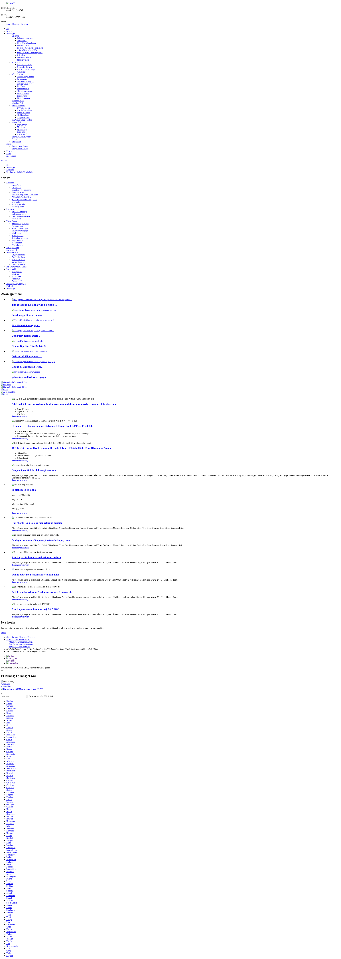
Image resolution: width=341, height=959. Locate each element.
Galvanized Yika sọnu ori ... (27, 356)
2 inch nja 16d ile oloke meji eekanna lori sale (36, 557)
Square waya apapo (25, 84)
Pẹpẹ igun (21, 132)
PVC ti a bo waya (24, 64)
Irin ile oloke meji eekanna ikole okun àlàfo (35, 574)
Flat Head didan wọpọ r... (26, 325)
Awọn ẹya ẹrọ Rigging (21, 137)
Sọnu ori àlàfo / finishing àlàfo (29, 52)
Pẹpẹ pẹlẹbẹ (22, 125)
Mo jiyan (21, 127)
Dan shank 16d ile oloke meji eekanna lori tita (37, 522)
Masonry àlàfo (23, 60)
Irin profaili (16, 122)
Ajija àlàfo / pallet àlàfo (27, 50)
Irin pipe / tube (18, 101)
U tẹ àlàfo (21, 55)
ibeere (14, 416)
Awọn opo (16, 141)
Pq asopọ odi (22, 79)
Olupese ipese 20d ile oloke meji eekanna (34, 470)
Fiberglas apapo (23, 98)
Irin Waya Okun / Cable (22, 120)
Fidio (8, 153)
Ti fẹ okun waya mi (25, 91)
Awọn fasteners (18, 105)
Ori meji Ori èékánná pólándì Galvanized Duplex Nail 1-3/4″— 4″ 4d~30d (52, 426)
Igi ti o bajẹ (22, 129)
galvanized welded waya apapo (29, 377)
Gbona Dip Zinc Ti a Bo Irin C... (30, 346)
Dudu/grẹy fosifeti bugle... (26, 335)
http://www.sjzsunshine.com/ (21, 642)
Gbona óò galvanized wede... (27, 366)
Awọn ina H (22, 134)
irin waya (16, 62)
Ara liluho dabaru (24, 110)
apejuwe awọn (23, 416)
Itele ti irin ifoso (23, 113)
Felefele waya (23, 89)
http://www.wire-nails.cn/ (19, 647)
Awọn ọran (11, 156)
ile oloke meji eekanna (24, 489)
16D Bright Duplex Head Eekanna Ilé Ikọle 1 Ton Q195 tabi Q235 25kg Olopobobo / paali (61, 448)
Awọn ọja (10, 33)
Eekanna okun (23, 45)
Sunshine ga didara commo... (28, 315)
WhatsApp (5, 684)
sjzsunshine (6, 686)
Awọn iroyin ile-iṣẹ (20, 149)
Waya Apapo (17, 74)
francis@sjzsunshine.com (17, 24)
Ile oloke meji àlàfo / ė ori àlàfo (30, 48)
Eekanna (15, 36)
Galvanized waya (24, 67)
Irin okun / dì (17, 103)
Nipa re (9, 31)
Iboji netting (22, 96)
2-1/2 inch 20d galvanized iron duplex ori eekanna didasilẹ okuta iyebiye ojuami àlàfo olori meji (64, 404)
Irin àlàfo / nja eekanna (26, 43)
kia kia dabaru (23, 115)
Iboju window (23, 93)
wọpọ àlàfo (16, 185)
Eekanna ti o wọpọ (25, 38)
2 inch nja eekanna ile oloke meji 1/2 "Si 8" (35, 609)
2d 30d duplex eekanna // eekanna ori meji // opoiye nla (42, 592)
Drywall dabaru (23, 108)
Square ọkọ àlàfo (24, 57)
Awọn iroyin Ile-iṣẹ (20, 146)
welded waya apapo (25, 77)
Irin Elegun (22, 86)
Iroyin (8, 144)
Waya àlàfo (22, 72)
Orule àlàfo (22, 40)
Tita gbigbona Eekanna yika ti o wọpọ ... (34, 304)
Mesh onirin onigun (25, 81)
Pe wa (9, 151)
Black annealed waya (26, 69)
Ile (7, 28)
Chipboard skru (23, 117)
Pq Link (15, 139)
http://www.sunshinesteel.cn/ (21, 644)
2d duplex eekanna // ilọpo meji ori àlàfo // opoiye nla (41, 540)
